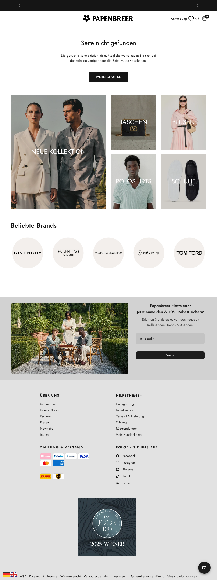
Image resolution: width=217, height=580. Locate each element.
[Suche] (197, 18)
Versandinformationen (182, 576)
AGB (23, 576)
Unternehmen (49, 404)
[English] (14, 573)
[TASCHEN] (133, 122)
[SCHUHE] (183, 181)
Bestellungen (124, 410)
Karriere (45, 416)
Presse (44, 422)
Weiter (170, 355)
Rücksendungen (127, 428)
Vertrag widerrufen (96, 576)
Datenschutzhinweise (43, 576)
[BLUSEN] (183, 122)
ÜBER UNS (50, 395)
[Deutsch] (6, 573)
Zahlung (121, 422)
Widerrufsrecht (70, 576)
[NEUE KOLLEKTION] (58, 152)
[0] (203, 18)
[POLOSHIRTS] (133, 181)
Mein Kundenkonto (129, 434)
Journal (44, 434)
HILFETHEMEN (129, 395)
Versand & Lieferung (130, 416)
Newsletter (47, 428)
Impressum (120, 576)
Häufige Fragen (126, 404)
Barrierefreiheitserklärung (147, 576)
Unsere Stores (49, 410)
